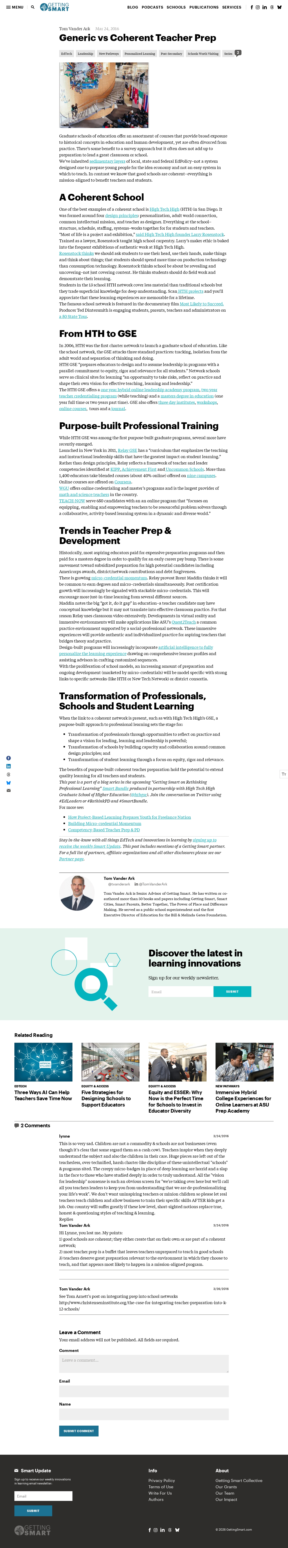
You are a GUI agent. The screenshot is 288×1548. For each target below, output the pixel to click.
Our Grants (226, 1486)
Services (231, 7)
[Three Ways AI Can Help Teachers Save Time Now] (43, 1062)
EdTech (66, 53)
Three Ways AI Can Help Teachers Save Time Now (43, 1095)
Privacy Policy (161, 1480)
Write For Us (160, 1493)
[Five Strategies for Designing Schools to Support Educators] (110, 1062)
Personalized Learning (140, 53)
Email (64, 1381)
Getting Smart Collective (239, 1480)
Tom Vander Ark (74, 28)
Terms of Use (160, 1486)
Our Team (225, 1493)
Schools (176, 7)
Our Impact (226, 1499)
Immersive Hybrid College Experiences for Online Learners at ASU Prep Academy (243, 1101)
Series (228, 53)
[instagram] (258, 7)
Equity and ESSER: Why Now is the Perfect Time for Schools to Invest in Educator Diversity (175, 1101)
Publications (204, 7)
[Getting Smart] (54, 6)
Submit (232, 991)
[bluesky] (279, 7)
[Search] (33, 7)
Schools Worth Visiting (203, 53)
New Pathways (109, 53)
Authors (156, 1499)
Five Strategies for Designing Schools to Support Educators (106, 1098)
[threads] (272, 7)
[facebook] (252, 7)
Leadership (85, 53)
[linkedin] (264, 7)
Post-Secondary (171, 53)
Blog (132, 7)
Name (65, 1404)
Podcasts (152, 7)
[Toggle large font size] (284, 774)
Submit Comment (79, 1431)
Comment (69, 1350)
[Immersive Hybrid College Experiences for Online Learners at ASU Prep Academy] (245, 1062)
